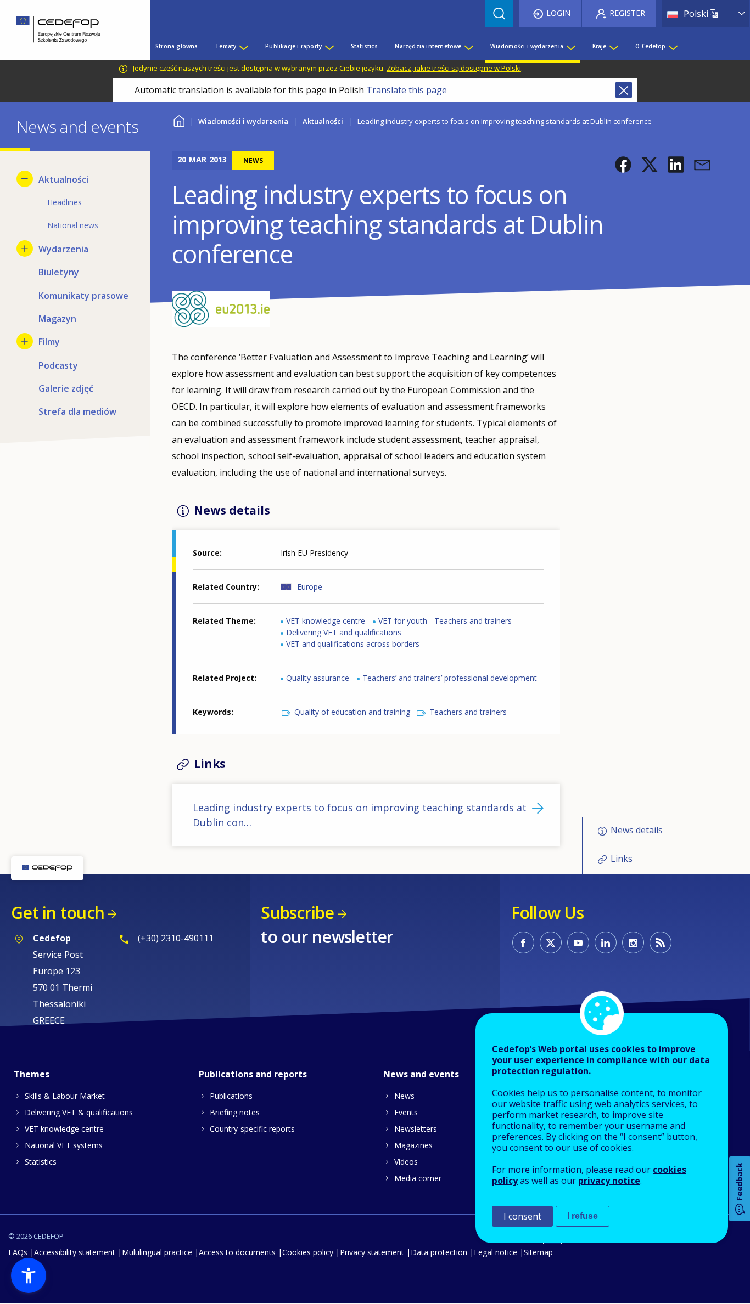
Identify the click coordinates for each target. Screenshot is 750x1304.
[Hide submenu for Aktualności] (24, 179)
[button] (623, 165)
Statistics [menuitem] (364, 46)
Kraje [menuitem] (599, 46)
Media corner (417, 1178)
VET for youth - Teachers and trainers (445, 621)
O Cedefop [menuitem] (650, 46)
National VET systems (64, 1145)
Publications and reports (253, 1074)
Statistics (41, 1161)
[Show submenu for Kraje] (613, 46)
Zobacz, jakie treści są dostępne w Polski (454, 68)
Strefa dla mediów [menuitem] (77, 411)
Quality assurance (317, 678)
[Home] (66, 30)
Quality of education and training (352, 712)
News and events (421, 1074)
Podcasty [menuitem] (58, 365)
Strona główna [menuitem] (176, 46)
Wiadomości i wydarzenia (243, 121)
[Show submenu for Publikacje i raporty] (329, 46)
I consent (522, 1216)
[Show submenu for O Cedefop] (672, 46)
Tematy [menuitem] (225, 46)
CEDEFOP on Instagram (633, 942)
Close (623, 90)
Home (179, 120)
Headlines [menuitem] (64, 202)
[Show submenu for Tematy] (243, 46)
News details (637, 830)
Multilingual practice (157, 1252)
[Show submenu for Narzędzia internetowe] (468, 46)
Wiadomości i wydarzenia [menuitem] (526, 46)
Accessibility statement (74, 1252)
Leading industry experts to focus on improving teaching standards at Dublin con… (360, 815)
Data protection (439, 1252)
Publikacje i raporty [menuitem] (293, 46)
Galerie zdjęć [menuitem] (65, 388)
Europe (309, 587)
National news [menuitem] (72, 225)
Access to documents (237, 1252)
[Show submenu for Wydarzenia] (24, 248)
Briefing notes (235, 1112)
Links (622, 859)
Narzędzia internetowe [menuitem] (428, 46)
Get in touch (57, 912)
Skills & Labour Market (65, 1096)
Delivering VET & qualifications (79, 1112)
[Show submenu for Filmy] (24, 341)
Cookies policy (307, 1252)
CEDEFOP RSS (660, 942)
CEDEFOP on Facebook (523, 942)
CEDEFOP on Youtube (578, 942)
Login (558, 13)
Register (627, 13)
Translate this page (406, 90)
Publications (231, 1096)
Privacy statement (372, 1252)
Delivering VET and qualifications (343, 632)
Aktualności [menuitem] (63, 179)
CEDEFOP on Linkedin (606, 942)
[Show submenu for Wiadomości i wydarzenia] (570, 46)
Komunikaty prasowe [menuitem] (83, 296)
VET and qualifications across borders (352, 644)
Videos (406, 1161)
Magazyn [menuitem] (57, 319)
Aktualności (323, 121)
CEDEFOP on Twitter (551, 942)
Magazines (413, 1145)
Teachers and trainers (468, 712)
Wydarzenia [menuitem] (63, 249)
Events (406, 1112)
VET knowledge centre (325, 621)
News (404, 1096)
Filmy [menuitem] (49, 342)
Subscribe (297, 912)
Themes (31, 1074)
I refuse (582, 1216)
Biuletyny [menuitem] (58, 272)
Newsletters (415, 1129)
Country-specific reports (252, 1129)
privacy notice (609, 1181)
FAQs (17, 1252)
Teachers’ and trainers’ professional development (449, 678)
